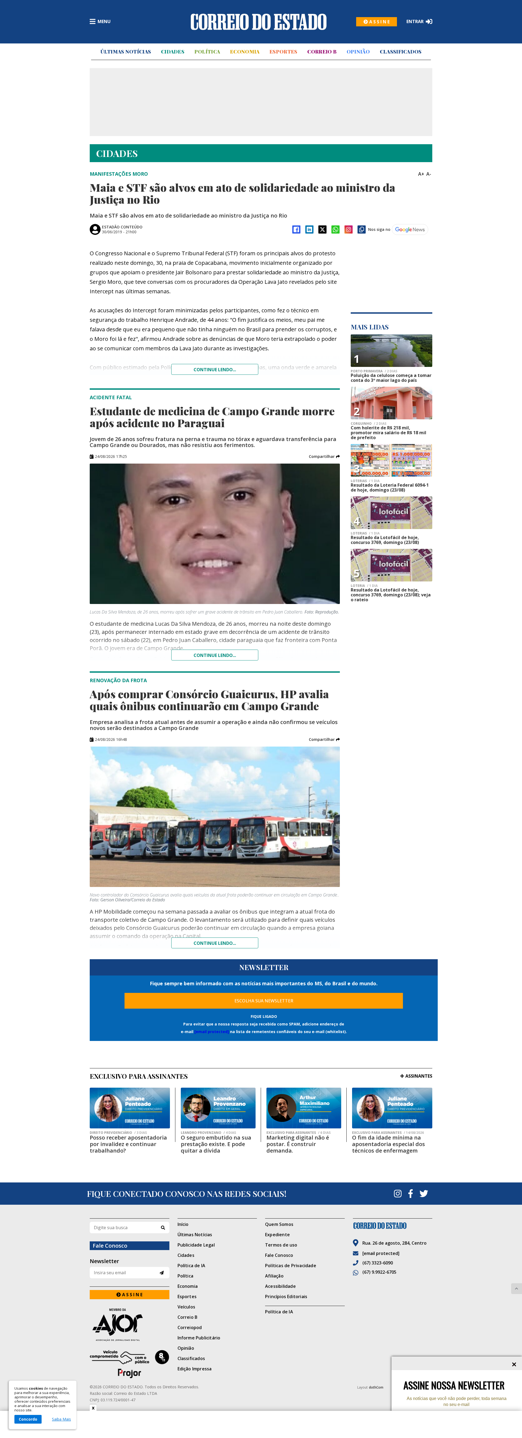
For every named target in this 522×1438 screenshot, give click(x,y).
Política (207, 51)
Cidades (172, 51)
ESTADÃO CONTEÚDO (122, 226)
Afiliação (274, 1275)
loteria (364, 585)
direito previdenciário (118, 1132)
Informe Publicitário (199, 1337)
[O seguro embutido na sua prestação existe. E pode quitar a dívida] (218, 1108)
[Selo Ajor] (129, 1324)
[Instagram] (348, 229)
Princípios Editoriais (286, 1296)
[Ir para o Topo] (516, 1288)
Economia (244, 51)
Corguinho (368, 423)
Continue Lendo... (215, 655)
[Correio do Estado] (393, 1225)
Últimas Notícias (125, 51)
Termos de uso (281, 1244)
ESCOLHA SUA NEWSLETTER (263, 1001)
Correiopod (190, 1327)
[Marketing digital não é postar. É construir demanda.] (303, 1108)
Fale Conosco (279, 1255)
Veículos (186, 1306)
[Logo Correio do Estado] (258, 21)
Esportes (283, 51)
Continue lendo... (215, 370)
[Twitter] (424, 1193)
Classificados (401, 51)
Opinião (358, 51)
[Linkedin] (309, 229)
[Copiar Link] (361, 229)
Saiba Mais (61, 1419)
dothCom (376, 1387)
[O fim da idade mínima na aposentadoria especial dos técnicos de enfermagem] (392, 1108)
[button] (324, 456)
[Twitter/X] (322, 229)
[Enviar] (161, 1272)
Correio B (322, 51)
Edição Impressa (195, 1368)
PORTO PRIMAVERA (374, 371)
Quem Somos (279, 1224)
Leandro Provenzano (208, 1132)
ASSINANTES (418, 1076)
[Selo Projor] (129, 1364)
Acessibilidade (280, 1286)
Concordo (28, 1419)
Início (183, 1224)
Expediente (277, 1234)
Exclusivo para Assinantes (298, 1132)
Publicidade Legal (196, 1244)
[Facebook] (296, 229)
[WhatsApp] (335, 229)
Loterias (365, 481)
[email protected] (211, 1031)
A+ (421, 174)
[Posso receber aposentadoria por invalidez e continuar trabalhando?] (130, 1108)
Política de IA (192, 1265)
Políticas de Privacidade (290, 1265)
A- (428, 174)
